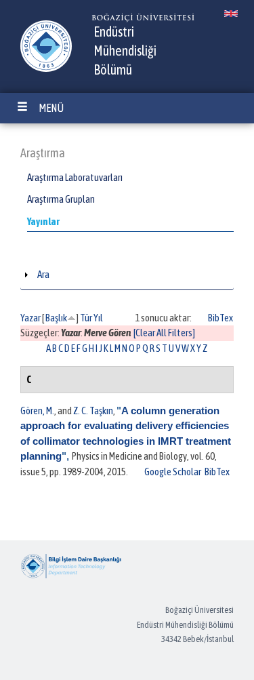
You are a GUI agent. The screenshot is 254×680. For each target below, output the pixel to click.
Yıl (98, 317)
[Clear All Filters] (164, 332)
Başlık (56, 317)
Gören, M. (37, 410)
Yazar (30, 317)
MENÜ (51, 108)
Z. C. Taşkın (93, 410)
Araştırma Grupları (61, 199)
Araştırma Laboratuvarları (75, 177)
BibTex (220, 317)
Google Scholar (172, 471)
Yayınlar (43, 221)
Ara (43, 274)
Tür (86, 317)
